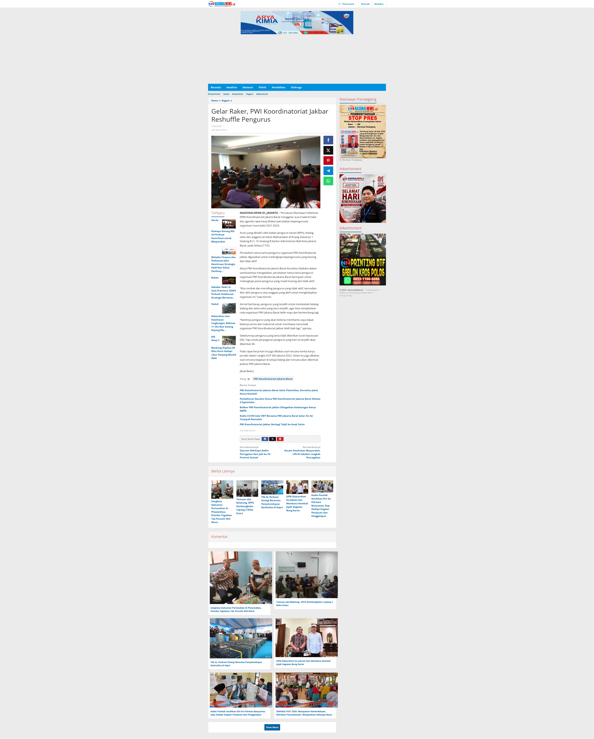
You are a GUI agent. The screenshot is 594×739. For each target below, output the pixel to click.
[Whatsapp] (328, 181)
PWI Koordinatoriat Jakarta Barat (273, 378)
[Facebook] (265, 439)
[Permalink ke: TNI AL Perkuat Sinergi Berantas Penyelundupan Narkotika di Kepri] (272, 487)
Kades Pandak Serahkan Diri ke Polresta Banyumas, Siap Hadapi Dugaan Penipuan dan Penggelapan (321, 505)
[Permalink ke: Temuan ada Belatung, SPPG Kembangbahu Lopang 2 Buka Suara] (247, 488)
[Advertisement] (297, 60)
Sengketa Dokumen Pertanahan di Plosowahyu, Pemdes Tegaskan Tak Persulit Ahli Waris (221, 512)
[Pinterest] (280, 439)
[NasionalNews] (222, 3)
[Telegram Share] (328, 170)
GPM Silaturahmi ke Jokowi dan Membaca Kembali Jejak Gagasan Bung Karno (297, 503)
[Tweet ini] (328, 150)
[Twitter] (272, 439)
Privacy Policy (346, 295)
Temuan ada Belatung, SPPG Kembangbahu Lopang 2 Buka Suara (245, 506)
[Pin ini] (328, 160)
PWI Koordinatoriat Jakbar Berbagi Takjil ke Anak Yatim (272, 424)
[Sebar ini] (328, 140)
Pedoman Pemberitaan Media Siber (356, 292)
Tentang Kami (372, 290)
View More (272, 727)
